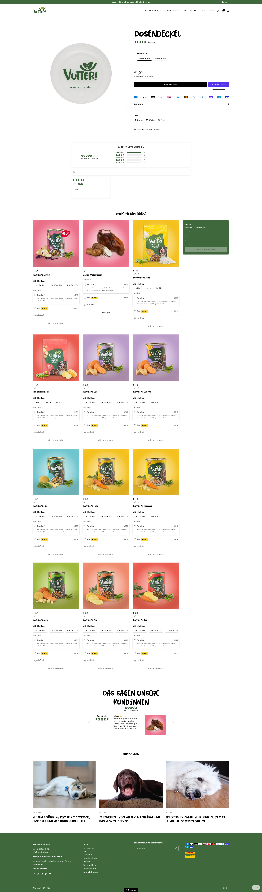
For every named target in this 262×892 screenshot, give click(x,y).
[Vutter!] (40, 11)
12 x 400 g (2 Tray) (73, 285)
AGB (85, 851)
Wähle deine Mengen (39, 281)
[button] (228, 11)
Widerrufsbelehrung (90, 865)
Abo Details (40, 315)
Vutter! (49, 888)
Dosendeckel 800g (160, 58)
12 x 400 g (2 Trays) (123, 402)
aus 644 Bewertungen (131, 710)
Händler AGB (88, 855)
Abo (42, 308)
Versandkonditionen (90, 868)
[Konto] (218, 11)
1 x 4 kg (148, 288)
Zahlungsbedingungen (91, 872)
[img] (79, 180)
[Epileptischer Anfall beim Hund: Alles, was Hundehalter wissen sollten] (197, 784)
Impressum (87, 861)
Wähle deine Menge (138, 284)
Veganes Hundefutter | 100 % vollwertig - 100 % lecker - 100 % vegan (131, 2)
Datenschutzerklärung (90, 858)
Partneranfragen (89, 848)
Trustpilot (44, 861)
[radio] (35, 295)
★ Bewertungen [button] (131, 890)
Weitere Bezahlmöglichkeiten (219, 89)
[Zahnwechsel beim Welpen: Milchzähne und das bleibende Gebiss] (131, 784)
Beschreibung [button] (138, 104)
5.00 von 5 (96, 156)
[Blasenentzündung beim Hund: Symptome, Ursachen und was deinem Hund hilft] (64, 784)
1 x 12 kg (159, 288)
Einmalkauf (40, 295)
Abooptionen (37, 290)
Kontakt (86, 844)
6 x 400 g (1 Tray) (56, 285)
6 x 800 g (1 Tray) (156, 402)
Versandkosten (149, 77)
